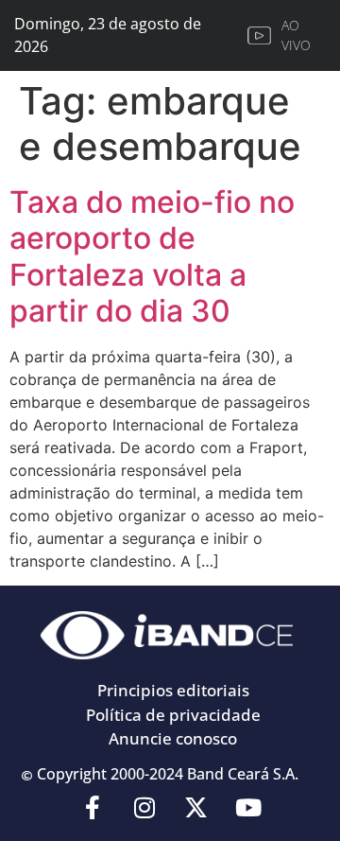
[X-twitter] (196, 808)
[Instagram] (144, 808)
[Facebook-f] (92, 808)
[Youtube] (248, 808)
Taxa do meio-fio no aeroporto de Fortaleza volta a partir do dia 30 (152, 256)
